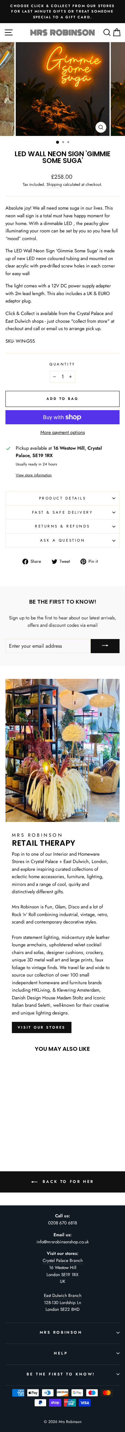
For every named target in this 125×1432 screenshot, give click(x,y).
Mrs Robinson (61, 1332)
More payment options (62, 432)
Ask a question (62, 540)
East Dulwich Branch (62, 1295)
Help (61, 1353)
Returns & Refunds (62, 526)
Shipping (54, 184)
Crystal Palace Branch (63, 1260)
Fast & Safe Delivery (62, 512)
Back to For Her (67, 1181)
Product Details (62, 498)
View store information (34, 475)
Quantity (62, 364)
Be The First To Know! (61, 1374)
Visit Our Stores (42, 1027)
